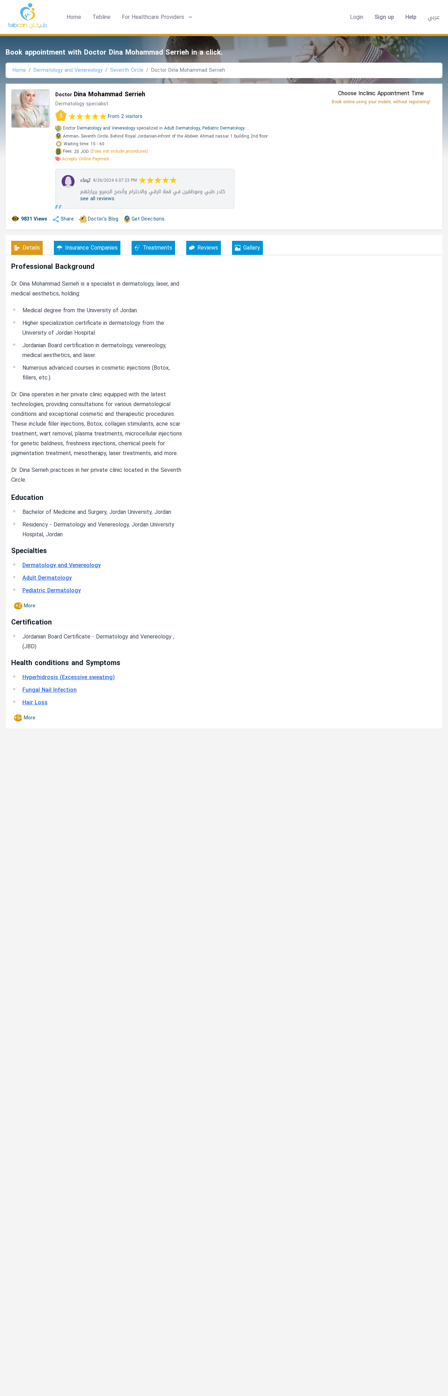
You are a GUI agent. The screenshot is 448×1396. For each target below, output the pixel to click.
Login (356, 17)
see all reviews (97, 198)
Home (73, 17)
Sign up (384, 17)
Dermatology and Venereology (68, 70)
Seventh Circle (127, 70)
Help (410, 17)
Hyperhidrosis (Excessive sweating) (68, 677)
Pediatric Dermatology (223, 128)
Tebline (101, 17)
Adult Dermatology (47, 577)
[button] (158, 17)
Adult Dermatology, (182, 128)
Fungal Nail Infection (49, 689)
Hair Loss (35, 702)
